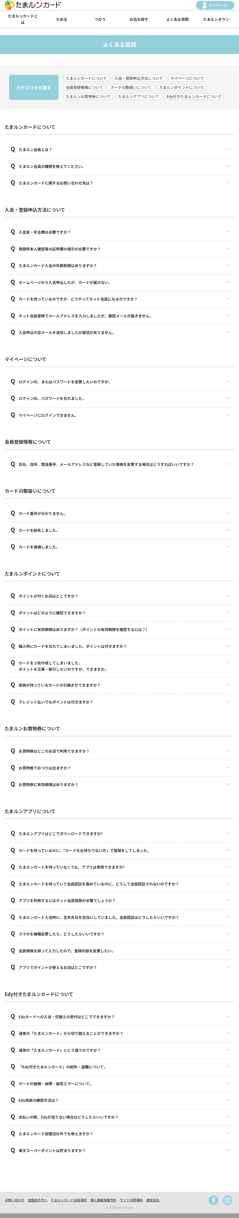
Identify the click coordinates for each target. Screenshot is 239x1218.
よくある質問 (177, 19)
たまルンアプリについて (138, 96)
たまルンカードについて (86, 78)
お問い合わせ (14, 1200)
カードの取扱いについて (131, 87)
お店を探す (139, 19)
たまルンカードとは (23, 19)
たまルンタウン (216, 19)
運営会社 (152, 1200)
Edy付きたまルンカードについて (194, 96)
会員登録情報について (84, 87)
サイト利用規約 (131, 1200)
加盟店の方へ (37, 1200)
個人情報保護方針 (103, 1200)
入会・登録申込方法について (138, 78)
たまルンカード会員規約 (69, 1200)
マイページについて (187, 78)
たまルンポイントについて (181, 87)
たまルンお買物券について (88, 96)
